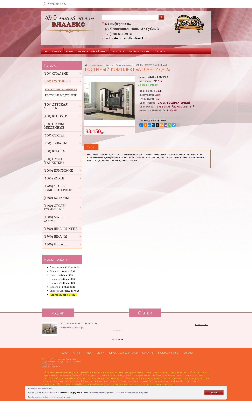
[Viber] (165, 125)
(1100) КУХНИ (55, 178)
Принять (214, 392)
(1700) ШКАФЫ (55, 236)
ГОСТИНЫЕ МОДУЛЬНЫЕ (61, 95)
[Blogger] (161, 125)
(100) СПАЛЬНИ (56, 73)
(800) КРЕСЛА (54, 151)
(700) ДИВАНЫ (55, 143)
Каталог (56, 51)
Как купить (118, 51)
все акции (115, 339)
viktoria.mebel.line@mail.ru (128, 38)
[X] (157, 125)
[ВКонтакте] (141, 125)
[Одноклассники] (145, 125)
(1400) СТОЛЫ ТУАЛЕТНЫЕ (55, 207)
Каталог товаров (96, 65)
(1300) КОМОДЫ (56, 198)
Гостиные (109, 65)
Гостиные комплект (124, 65)
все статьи (200, 324)
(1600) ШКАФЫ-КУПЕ (60, 228)
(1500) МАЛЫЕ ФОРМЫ (55, 219)
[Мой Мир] (149, 125)
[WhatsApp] (170, 125)
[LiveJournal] (153, 125)
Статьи (100, 352)
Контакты (159, 51)
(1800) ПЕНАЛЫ (56, 244)
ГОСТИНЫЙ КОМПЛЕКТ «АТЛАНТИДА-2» (151, 65)
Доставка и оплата (139, 51)
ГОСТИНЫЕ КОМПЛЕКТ (61, 89)
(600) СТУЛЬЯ (54, 135)
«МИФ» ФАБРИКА (157, 77)
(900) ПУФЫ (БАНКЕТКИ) (54, 160)
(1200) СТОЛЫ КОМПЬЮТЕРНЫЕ (58, 188)
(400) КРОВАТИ (55, 116)
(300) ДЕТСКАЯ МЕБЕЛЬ (56, 106)
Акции (69, 51)
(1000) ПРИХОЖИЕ (58, 170)
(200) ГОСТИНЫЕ (57, 81)
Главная (63, 352)
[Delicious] (174, 125)
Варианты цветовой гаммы (92, 51)
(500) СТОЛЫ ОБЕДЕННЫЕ (54, 125)
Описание (91, 147)
